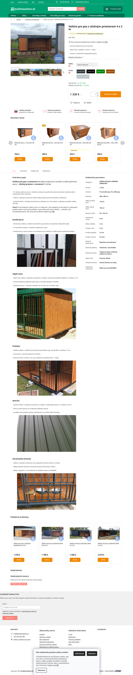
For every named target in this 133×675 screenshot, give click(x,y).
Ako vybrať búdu (74, 642)
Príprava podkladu (75, 639)
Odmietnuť (79, 653)
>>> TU (55, 665)
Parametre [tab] (23, 171)
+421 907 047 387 (19, 636)
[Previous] (11, 143)
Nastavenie (41, 670)
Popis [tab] (14, 171)
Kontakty (41, 2)
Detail (20, 159)
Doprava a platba (23, 2)
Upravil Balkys (109, 671)
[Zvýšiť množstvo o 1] (98, 93)
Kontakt (41, 634)
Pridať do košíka (110, 94)
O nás (12, 2)
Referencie (72, 637)
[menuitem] (14, 16)
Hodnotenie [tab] (46, 171)
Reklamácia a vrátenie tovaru (49, 647)
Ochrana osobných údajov (48, 644)
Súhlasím (92, 653)
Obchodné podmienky (46, 642)
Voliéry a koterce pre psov (21, 639)
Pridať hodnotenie (19, 584)
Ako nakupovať (44, 639)
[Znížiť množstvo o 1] (98, 95)
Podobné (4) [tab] (35, 171)
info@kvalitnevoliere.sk (21, 634)
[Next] (123, 143)
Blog (33, 2)
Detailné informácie (75, 57)
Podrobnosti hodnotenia (95, 33)
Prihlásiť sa (10, 618)
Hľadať (81, 9)
